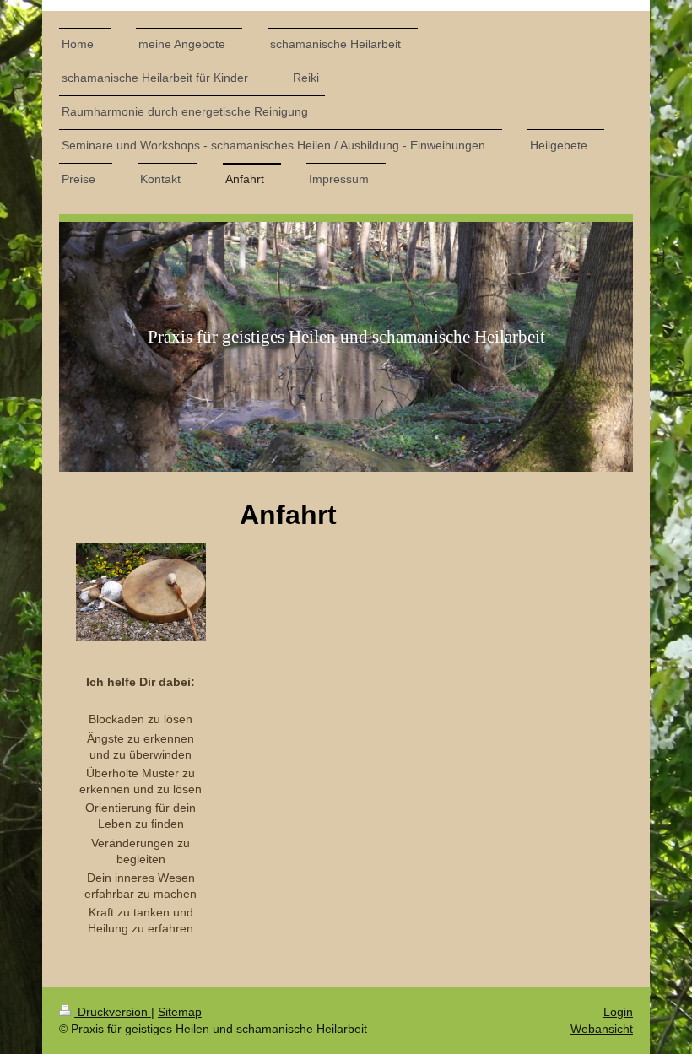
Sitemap (180, 1012)
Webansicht (601, 1028)
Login (618, 1012)
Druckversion (112, 1012)
